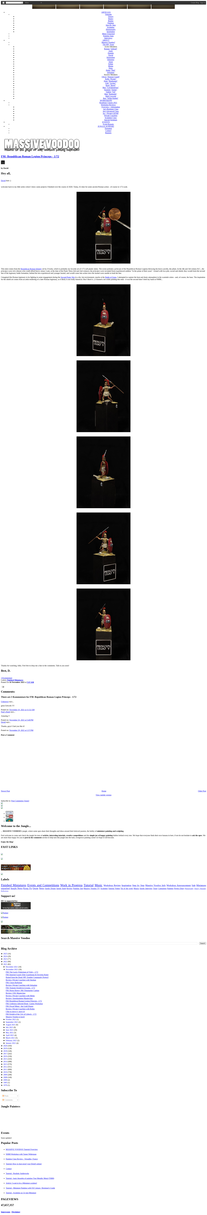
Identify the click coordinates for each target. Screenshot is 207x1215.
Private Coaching (110, 116)
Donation (108, 128)
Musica (136, 888)
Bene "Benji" (111, 85)
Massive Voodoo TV (92, 888)
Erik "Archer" (110, 83)
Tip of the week (127, 888)
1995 (5, 1083)
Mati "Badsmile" (110, 94)
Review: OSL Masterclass (15, 993)
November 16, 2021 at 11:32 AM (21, 710)
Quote (35, 888)
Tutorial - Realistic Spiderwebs (17, 1173)
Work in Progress (71, 885)
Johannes (110, 60)
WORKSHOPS (106, 100)
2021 (5, 964)
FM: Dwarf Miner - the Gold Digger (19, 1006)
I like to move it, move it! (15, 1012)
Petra (111, 68)
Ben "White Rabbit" (110, 98)
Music (98, 885)
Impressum (5, 1212)
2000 (5, 1080)
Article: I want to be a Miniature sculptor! (21, 1183)
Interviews (108, 38)
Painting (111, 23)
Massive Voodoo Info (155, 885)
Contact (108, 131)
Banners (108, 133)
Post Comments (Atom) (20, 801)
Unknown (5, 702)
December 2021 (12, 967)
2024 (5, 956)
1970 (5, 1085)
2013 (5, 1064)
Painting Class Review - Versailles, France (22, 1159)
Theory (110, 17)
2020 (5, 1046)
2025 (5, 954)
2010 (5, 1072)
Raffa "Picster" (110, 79)
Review (69, 888)
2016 (5, 1056)
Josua (111, 62)
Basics (110, 19)
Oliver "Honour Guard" (111, 77)
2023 (5, 959)
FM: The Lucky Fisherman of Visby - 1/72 (22, 972)
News (41, 888)
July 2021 (10, 1027)
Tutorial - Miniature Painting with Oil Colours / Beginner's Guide (30, 1188)
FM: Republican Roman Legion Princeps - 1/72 (30, 156)
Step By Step (111, 25)
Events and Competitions (43, 885)
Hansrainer (111, 57)
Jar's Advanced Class (111, 111)
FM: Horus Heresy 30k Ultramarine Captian (22, 990)
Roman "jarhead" (110, 49)
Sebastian (110, 73)
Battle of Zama (110, 277)
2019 (5, 1048)
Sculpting (110, 27)
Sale (194, 885)
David (110, 55)
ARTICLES (106, 12)
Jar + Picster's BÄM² (111, 113)
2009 (5, 1075)
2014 (5, 1062)
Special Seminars (110, 120)
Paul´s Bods (5, 712)
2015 (5, 1059)
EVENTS (106, 122)
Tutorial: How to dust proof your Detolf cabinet (24, 1164)
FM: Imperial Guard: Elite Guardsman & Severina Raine (27, 975)
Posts (6, 1096)
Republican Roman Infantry (31, 269)
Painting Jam (78, 888)
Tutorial (89, 885)
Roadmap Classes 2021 (108, 103)
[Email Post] (2, 687)
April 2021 (10, 1035)
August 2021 (11, 1025)
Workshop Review (112, 885)
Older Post (202, 791)
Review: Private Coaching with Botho (20, 1009)
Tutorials (108, 14)
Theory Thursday (200, 889)
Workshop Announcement (179, 885)
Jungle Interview (146, 888)
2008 (5, 1077)
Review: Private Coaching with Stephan (21, 980)
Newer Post (5, 791)
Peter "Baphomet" (111, 81)
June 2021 (10, 1030)
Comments (8, 1100)
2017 (5, 1054)
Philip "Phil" (110, 70)
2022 (5, 962)
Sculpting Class (111, 118)
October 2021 (11, 1019)
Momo (110, 66)
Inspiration (111, 32)
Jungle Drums (50, 888)
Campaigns (162, 888)
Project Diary (179, 888)
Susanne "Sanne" (110, 90)
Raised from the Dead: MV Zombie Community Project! (27, 977)
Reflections (4, 891)
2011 (5, 1069)
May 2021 (10, 1033)
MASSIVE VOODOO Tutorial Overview (22, 1149)
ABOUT (106, 40)
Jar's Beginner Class (110, 109)
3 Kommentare (6, 678)
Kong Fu (27, 888)
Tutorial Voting (114, 888)
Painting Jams (108, 36)
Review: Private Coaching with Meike (20, 996)
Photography (111, 29)
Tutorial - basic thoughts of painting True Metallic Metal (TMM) (30, 1178)
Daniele (111, 53)
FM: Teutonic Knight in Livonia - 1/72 (20, 988)
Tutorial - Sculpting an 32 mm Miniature (21, 1193)
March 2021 (10, 1038)
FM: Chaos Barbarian (14, 983)
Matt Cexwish (110, 96)
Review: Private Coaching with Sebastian (21, 985)
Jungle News (16, 888)
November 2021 (12, 969)
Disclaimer (16, 1212)
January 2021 (11, 1043)
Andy (111, 51)
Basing (110, 21)
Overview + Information (110, 107)
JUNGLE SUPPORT (106, 126)
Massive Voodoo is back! (15, 1017)
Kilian (110, 64)
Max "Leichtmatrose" (111, 88)
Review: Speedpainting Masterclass (19, 998)
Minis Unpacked (108, 34)
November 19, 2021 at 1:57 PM (21, 730)
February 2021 (11, 1040)
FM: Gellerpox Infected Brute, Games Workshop (24, 1004)
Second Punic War (68, 277)
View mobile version (103, 795)
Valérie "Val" (111, 92)
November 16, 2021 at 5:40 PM (21, 720)
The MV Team (108, 45)
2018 (5, 1051)
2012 (5, 1067)
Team (155, 888)
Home (104, 791)
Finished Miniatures (13, 885)
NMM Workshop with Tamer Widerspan (21, 1154)
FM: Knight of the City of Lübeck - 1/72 (21, 1014)
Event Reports (108, 124)
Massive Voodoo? (108, 42)
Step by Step (138, 885)
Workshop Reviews (108, 105)
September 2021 (12, 1022)
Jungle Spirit (61, 888)
